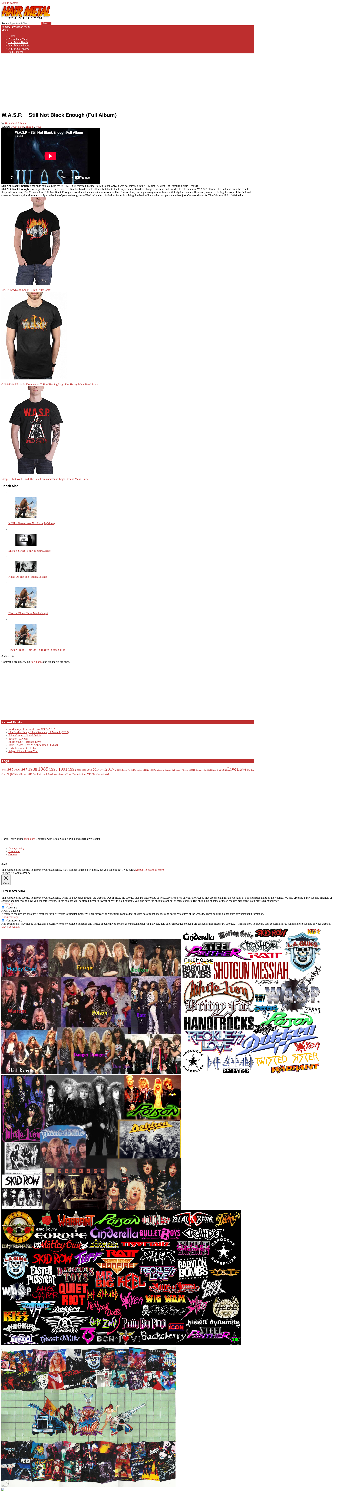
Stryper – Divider (18, 738)
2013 (89, 770)
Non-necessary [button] (9, 916)
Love (241, 769)
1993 (79, 770)
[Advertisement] (127, 80)
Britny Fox (148, 770)
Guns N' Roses (182, 770)
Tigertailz (76, 774)
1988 (32, 769)
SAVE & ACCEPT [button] (12, 926)
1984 (3, 770)
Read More (157, 869)
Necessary (11, 907)
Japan (208, 769)
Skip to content (9, 2)
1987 (23, 769)
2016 (102, 770)
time (84, 774)
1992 (72, 769)
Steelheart (53, 774)
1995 (14, 126)
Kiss (214, 770)
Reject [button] (147, 869)
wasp (38, 126)
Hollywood (200, 770)
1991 (62, 769)
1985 (9, 769)
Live (231, 769)
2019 (124, 769)
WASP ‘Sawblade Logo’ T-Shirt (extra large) (26, 289)
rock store (29, 838)
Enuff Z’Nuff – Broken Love (24, 741)
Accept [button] (139, 869)
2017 (109, 769)
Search (5, 23)
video (91, 774)
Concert (168, 770)
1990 (53, 769)
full (173, 770)
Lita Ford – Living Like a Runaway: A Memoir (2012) (38, 732)
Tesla (69, 774)
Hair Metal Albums (15, 123)
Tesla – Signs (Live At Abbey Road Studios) (33, 744)
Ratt (39, 774)
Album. (132, 769)
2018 (118, 769)
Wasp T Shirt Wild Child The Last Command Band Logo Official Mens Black (44, 479)
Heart (192, 769)
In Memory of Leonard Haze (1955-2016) (31, 729)
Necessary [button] (7, 903)
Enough (29, 126)
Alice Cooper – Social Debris (24, 735)
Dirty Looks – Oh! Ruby (22, 748)
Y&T (107, 774)
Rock (45, 774)
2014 (96, 769)
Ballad (139, 770)
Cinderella (159, 770)
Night (10, 774)
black (21, 126)
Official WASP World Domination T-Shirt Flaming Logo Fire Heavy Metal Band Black (49, 384)
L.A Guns (222, 770)
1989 (43, 769)
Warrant (99, 774)
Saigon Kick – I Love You (23, 751)
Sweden (62, 774)
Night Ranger (20, 774)
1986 (17, 769)
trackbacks (36, 661)
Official (32, 774)
